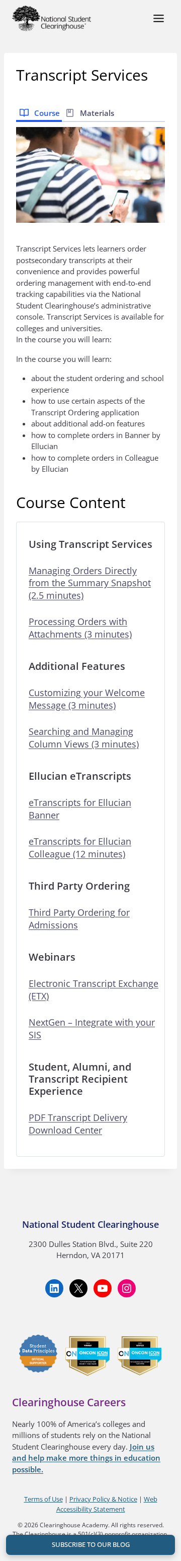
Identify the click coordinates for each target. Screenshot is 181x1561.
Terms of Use (43, 1499)
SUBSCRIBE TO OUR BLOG (91, 1544)
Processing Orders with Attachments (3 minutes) (80, 627)
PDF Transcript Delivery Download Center (78, 1123)
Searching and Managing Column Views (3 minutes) (84, 737)
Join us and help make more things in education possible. (86, 1458)
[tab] (39, 112)
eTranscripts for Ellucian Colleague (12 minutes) (80, 847)
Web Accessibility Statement (106, 1504)
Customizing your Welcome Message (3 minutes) (87, 698)
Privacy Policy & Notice (103, 1499)
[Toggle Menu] (158, 18)
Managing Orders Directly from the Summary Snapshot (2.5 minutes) (90, 583)
